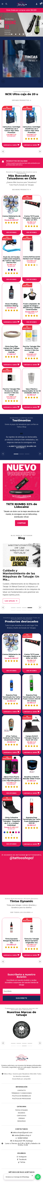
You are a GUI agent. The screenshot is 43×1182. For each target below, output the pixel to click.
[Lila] (16, 830)
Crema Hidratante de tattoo (11, 214)
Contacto (21, 1088)
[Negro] (12, 267)
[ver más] (21, 56)
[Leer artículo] (21, 553)
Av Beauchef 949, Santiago (22, 1138)
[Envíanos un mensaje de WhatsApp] (38, 1177)
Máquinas (21, 1118)
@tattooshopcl (21, 855)
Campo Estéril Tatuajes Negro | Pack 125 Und (31, 735)
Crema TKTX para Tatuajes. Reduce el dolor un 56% (31, 215)
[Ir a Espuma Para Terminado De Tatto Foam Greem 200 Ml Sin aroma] (31, 680)
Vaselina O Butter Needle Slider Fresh (31, 775)
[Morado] (19, 830)
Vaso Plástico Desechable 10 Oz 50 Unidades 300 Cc (31, 388)
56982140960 (23, 1135)
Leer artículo (10, 595)
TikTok (22, 1160)
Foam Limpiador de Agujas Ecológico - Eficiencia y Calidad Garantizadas (31, 304)
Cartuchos (21, 1113)
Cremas (21, 1116)
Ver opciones (11, 230)
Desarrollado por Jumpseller (21, 1076)
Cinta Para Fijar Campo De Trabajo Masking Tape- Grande (11, 346)
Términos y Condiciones (21, 1090)
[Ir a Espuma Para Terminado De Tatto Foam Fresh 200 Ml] (11, 680)
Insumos (21, 1110)
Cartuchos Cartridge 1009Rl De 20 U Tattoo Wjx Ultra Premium (11, 127)
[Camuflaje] (7, 830)
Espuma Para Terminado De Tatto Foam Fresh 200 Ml (11, 694)
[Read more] (21, 23)
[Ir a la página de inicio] (21, 4)
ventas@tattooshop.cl (22, 1133)
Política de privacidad (21, 1096)
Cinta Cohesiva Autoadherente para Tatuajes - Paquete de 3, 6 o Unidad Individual (11, 818)
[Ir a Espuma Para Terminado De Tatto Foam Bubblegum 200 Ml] (31, 803)
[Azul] (9, 267)
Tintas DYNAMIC (21, 1107)
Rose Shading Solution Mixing (11, 302)
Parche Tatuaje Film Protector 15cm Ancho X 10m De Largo (31, 346)
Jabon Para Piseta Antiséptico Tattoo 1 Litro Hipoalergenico (11, 776)
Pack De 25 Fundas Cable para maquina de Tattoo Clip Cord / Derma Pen (11, 257)
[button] (12, 32)
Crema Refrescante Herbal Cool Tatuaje (31, 255)
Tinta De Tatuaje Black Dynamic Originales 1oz (11, 938)
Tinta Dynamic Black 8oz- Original (31, 937)
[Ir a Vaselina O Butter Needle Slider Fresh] (31, 762)
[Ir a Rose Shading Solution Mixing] (11, 289)
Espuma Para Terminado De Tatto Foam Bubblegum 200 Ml (31, 818)
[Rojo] (10, 830)
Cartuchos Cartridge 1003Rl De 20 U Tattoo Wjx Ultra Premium (31, 127)
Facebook (22, 1157)
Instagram (23, 1154)
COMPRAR (21, 520)
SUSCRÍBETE (21, 996)
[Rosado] (14, 267)
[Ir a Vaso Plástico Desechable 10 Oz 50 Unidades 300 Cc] (31, 374)
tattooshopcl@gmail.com (22, 1130)
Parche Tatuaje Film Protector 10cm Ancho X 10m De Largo (11, 389)
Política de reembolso (21, 1093)
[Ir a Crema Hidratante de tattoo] (11, 202)
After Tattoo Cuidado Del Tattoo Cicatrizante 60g (11, 735)
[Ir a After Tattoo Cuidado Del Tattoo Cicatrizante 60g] (11, 722)
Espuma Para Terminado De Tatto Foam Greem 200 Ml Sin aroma (31, 695)
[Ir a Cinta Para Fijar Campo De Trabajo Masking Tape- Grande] (11, 332)
